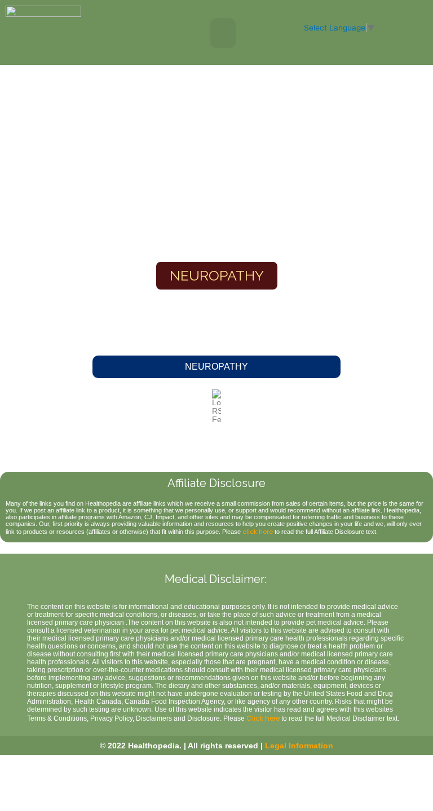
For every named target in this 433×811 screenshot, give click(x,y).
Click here (263, 718)
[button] (223, 33)
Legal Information (299, 745)
